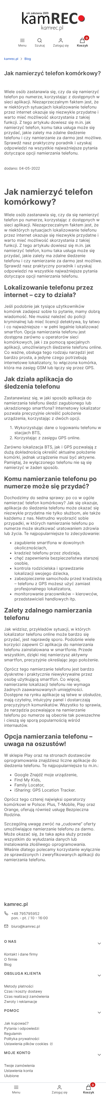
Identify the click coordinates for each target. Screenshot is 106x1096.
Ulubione (11, 1075)
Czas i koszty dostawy (23, 991)
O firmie (10, 959)
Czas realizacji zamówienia (26, 996)
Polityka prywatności (21, 1038)
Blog (27, 59)
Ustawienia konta (18, 1070)
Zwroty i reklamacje (20, 1001)
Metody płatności (18, 986)
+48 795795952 (25, 913)
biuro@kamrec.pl (25, 926)
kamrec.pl (11, 59)
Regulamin (13, 1033)
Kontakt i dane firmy (21, 954)
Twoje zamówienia (19, 1065)
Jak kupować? (16, 1023)
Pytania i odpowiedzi (21, 1028)
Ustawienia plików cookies (26, 1044)
